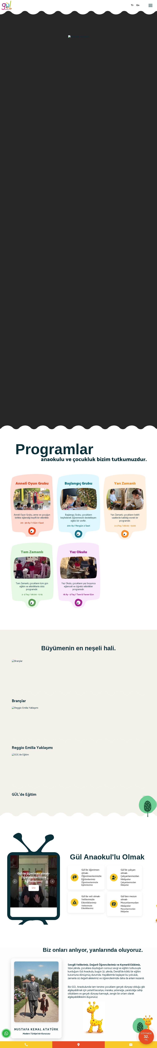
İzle (34, 888)
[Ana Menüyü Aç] (150, 5)
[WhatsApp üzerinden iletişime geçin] (6, 1033)
